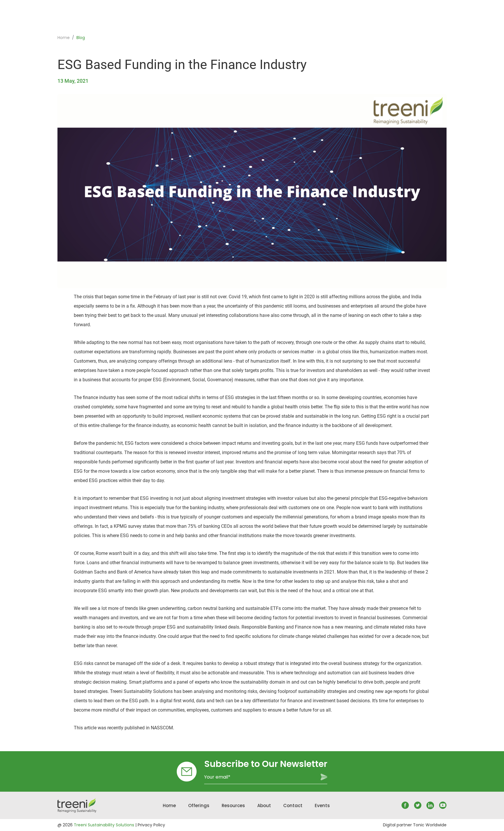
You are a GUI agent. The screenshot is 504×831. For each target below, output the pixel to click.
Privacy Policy (151, 825)
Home (63, 37)
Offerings (198, 805)
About (264, 805)
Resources (233, 805)
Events (322, 805)
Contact (292, 805)
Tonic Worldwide (430, 825)
